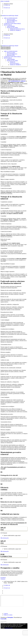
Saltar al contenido (5, 1)
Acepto (6, 628)
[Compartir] (2, 621)
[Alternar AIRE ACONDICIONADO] (26, 51)
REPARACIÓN (11, 22)
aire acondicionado (13, 81)
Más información (5, 538)
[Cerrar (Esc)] (1, 621)
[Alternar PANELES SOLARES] (26, 60)
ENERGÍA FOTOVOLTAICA (17, 29)
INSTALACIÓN (11, 19)
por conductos (21, 81)
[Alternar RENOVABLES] (26, 58)
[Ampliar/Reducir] (5, 621)
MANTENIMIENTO (12, 20)
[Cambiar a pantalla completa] (4, 621)
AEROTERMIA (11, 26)
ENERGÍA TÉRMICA (15, 30)
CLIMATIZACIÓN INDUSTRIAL (12, 23)
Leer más (10, 628)
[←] (9, 15)
